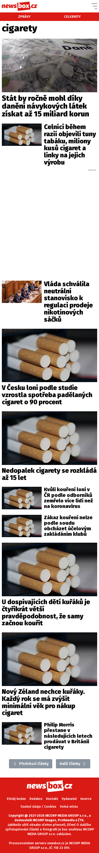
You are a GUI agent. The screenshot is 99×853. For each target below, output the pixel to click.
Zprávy (24, 16)
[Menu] (94, 6)
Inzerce (85, 799)
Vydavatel (69, 799)
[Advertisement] (49, 221)
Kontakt (52, 799)
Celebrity (72, 16)
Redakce (35, 799)
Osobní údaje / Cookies (38, 807)
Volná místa (69, 807)
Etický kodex (16, 799)
